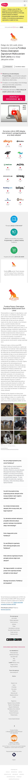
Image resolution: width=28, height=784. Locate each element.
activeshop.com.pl (11, 776)
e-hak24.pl (19, 776)
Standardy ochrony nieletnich (14, 709)
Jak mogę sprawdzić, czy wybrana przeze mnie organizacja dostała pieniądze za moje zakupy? (13, 570)
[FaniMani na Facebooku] (14, 726)
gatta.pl (20, 772)
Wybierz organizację (14, 620)
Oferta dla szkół (14, 693)
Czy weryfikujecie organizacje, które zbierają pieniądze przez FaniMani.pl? (12, 546)
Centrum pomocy (14, 622)
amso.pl (8, 772)
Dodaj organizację (14, 652)
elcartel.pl (21, 774)
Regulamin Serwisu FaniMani (14, 703)
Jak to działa (14, 618)
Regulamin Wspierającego (13, 705)
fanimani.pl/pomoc (6, 609)
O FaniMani (14, 687)
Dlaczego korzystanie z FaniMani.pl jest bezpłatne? (13, 582)
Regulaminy (13, 701)
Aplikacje (14, 624)
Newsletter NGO (14, 656)
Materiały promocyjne (14, 654)
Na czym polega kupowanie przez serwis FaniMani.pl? (12, 462)
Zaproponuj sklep (14, 634)
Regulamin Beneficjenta (14, 707)
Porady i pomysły (14, 632)
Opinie (14, 685)
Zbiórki (14, 660)
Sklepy (14, 626)
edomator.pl (15, 774)
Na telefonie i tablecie (20, 66)
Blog (14, 658)
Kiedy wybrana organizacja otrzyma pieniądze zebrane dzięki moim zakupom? (13, 558)
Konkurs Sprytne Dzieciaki (14, 718)
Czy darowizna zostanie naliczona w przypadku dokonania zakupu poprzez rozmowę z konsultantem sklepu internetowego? (13, 522)
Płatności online (14, 662)
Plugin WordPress (14, 666)
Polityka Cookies (14, 715)
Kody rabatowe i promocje (14, 628)
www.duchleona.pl (4, 448)
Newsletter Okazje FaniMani (14, 630)
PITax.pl (19, 747)
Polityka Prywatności (13, 711)
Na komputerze (9, 66)
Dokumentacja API (14, 672)
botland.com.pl (7, 774)
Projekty (14, 691)
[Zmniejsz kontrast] (24, 1)
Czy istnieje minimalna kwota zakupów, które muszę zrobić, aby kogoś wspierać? (13, 508)
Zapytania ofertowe (14, 695)
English (14, 759)
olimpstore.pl (14, 772)
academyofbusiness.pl (14, 779)
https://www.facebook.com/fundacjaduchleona (9, 449)
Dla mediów (14, 689)
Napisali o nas (14, 683)
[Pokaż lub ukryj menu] (25, 5)
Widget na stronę (14, 664)
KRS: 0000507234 (14, 733)
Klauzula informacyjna (13, 713)
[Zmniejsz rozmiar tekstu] (26, 1)
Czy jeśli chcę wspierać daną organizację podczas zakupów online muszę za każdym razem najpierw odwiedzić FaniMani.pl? (13, 494)
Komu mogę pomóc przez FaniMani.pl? (10, 534)
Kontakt (14, 697)
